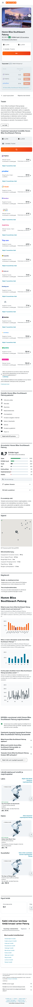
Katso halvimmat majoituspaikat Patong (26, 816)
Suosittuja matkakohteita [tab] (11, 929)
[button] (3, 2)
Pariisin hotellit (8, 962)
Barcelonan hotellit (9, 950)
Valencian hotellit (9, 955)
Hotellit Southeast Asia (11, 1001)
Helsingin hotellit (9, 948)
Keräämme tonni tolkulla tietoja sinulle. (14, 987)
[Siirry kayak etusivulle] (11, 3)
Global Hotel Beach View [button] (8, 839)
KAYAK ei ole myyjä (8, 984)
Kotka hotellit (8, 952)
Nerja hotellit (8, 957)
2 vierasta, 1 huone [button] (9, 49)
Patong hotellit (21, 1001)
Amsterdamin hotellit (10, 938)
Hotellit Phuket (21, 1000)
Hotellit (15, 998)
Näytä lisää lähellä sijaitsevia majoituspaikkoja (27, 780)
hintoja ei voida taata (12, 978)
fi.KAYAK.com (9, 998)
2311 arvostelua (24, 37)
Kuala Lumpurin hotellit (11, 941)
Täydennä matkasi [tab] (26, 929)
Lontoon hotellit (9, 960)
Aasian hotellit (22, 998)
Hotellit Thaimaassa (11, 1000)
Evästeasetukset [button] (5, 384)
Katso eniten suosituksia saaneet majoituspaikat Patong (25, 854)
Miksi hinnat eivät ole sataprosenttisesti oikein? (14, 990)
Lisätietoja (5, 376)
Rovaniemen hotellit (10, 945)
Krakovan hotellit (9, 943)
